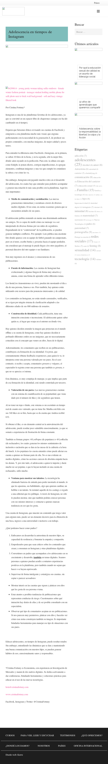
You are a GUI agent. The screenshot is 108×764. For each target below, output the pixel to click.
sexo (86, 246)
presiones (97, 232)
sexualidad (85, 250)
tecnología (85, 259)
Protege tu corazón (82, 237)
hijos (86, 198)
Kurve (20, 754)
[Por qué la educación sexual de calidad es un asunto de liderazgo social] (88, 57)
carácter (80, 173)
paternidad (82, 228)
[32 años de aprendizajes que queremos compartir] (88, 91)
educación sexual (86, 185)
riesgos (97, 242)
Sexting (95, 245)
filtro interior (90, 195)
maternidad (90, 215)
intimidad (81, 211)
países (62, 745)
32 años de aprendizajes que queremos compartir (89, 104)
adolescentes (85, 162)
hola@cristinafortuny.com (17, 687)
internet (98, 207)
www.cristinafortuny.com (17, 694)
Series (79, 245)
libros (99, 211)
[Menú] (98, 11)
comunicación (84, 177)
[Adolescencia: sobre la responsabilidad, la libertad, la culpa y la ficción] (88, 120)
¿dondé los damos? (17, 745)
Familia (85, 189)
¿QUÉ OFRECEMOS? (91, 735)
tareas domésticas (83, 255)
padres (90, 223)
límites (78, 215)
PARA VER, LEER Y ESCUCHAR (37, 735)
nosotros (44, 745)
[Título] (99, 755)
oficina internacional (88, 745)
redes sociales (87, 238)
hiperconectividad (82, 203)
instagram (88, 207)
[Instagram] (91, 755)
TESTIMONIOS (67, 735)
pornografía (83, 232)
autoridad (93, 169)
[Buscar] (104, 11)
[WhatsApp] (74, 755)
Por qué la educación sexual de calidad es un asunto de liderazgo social (90, 72)
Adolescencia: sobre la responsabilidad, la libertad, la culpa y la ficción (90, 133)
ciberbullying (91, 173)
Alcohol (87, 165)
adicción (81, 155)
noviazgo (90, 220)
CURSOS (10, 735)
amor (97, 165)
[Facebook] (83, 755)
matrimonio (80, 219)
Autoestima (81, 168)
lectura (92, 211)
